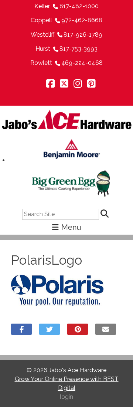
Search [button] (105, 214)
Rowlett (41, 62)
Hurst (42, 48)
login (66, 396)
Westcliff (42, 34)
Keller (42, 6)
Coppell (41, 20)
